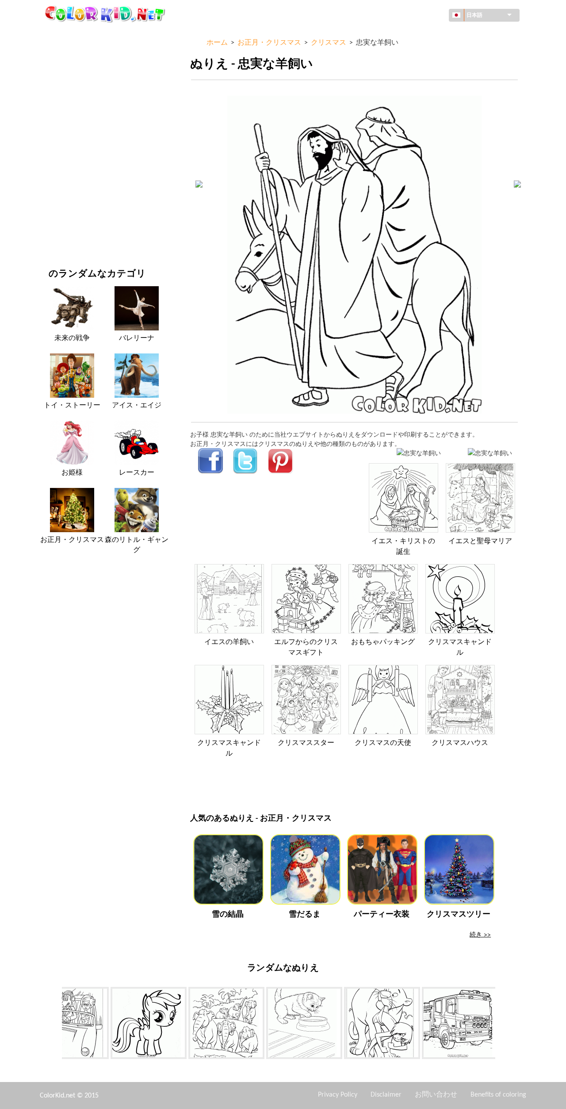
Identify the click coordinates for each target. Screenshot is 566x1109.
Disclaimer (386, 1094)
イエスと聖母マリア (480, 541)
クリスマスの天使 (383, 743)
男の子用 (61, 162)
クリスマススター (306, 743)
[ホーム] (106, 13)
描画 (55, 107)
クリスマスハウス (460, 743)
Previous (55, 1024)
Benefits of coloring (498, 1094)
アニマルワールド (73, 89)
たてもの (61, 71)
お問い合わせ (436, 1094)
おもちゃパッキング (383, 642)
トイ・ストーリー (72, 405)
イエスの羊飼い (229, 642)
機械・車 (61, 35)
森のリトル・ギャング (136, 545)
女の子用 (61, 126)
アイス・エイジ (136, 405)
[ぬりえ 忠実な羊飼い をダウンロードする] (490, 452)
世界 (55, 53)
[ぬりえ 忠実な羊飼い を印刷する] (419, 452)
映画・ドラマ (67, 216)
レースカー (136, 472)
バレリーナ (136, 338)
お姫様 (72, 472)
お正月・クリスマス (76, 198)
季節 (55, 144)
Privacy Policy (337, 1094)
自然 (55, 234)
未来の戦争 (72, 338)
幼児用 (58, 180)
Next (501, 1024)
